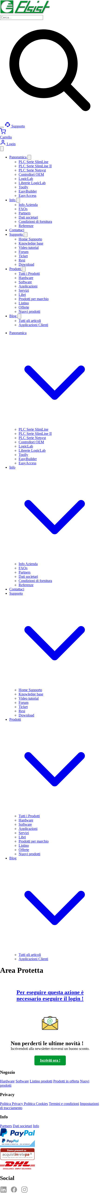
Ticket (23, 256)
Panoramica (18, 157)
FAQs (23, 209)
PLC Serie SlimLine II (35, 166)
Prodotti (15, 269)
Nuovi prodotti (29, 311)
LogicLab (26, 179)
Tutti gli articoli (30, 321)
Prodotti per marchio (34, 299)
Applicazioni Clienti (33, 325)
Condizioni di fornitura (35, 222)
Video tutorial (29, 248)
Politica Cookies (36, 1104)
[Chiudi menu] (2, 148)
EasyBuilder (28, 191)
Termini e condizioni (64, 1104)
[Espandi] (29, 157)
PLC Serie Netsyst (32, 170)
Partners (24, 213)
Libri (22, 295)
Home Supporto (30, 239)
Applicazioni (28, 286)
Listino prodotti (41, 1081)
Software (25, 282)
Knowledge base (31, 243)
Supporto (16, 234)
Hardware (26, 278)
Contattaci (16, 230)
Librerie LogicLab (32, 183)
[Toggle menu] (2, 127)
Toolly (23, 187)
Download (26, 264)
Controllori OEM (31, 174)
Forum (23, 252)
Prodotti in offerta (66, 1081)
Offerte (24, 307)
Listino (24, 303)
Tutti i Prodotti (29, 274)
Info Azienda (28, 205)
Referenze (26, 226)
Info (12, 200)
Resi (22, 260)
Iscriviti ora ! (50, 1060)
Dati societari (28, 217)
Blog (13, 316)
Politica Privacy (12, 1104)
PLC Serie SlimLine (33, 162)
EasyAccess (27, 196)
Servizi (24, 290)
